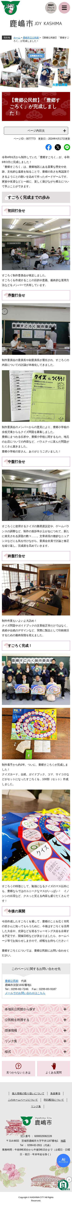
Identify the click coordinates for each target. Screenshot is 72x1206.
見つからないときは (18, 1072)
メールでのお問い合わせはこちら (25, 993)
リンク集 (11, 1041)
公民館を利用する (17, 1019)
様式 (8, 1051)
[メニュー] (64, 8)
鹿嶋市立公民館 (31, 37)
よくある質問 (54, 1072)
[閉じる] (69, 1179)
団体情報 (11, 1030)
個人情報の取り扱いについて (28, 1093)
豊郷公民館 (11, 980)
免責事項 (55, 1093)
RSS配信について (54, 1099)
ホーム (16, 37)
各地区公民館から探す (20, 1009)
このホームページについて (23, 1099)
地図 (63, 1140)
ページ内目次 (36, 130)
